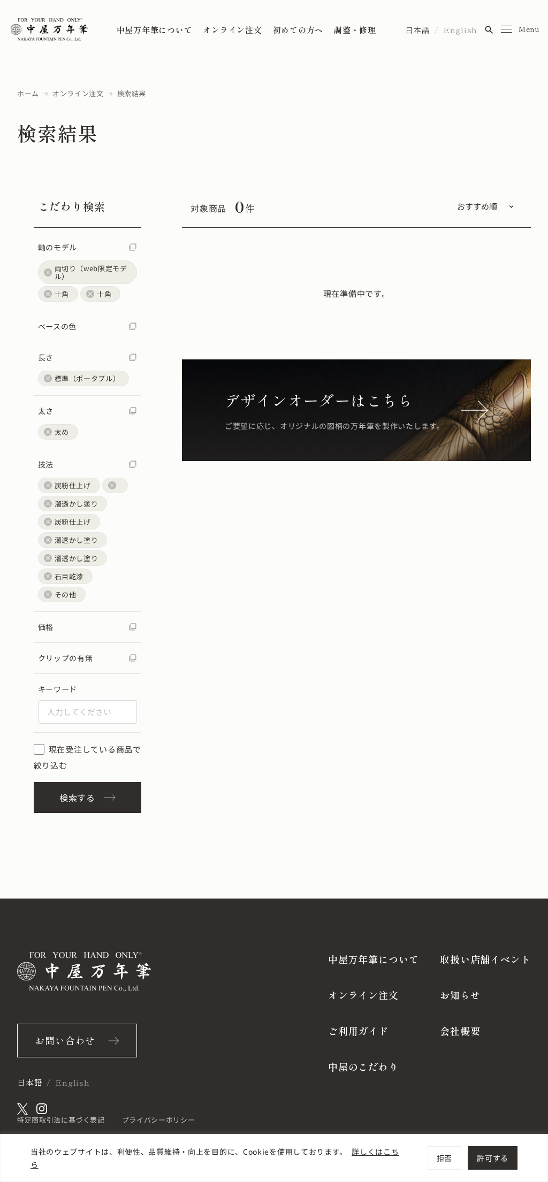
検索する (77, 797)
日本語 (417, 29)
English (460, 29)
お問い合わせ (65, 1040)
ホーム (28, 93)
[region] (274, 1158)
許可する (492, 1158)
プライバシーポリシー (158, 1120)
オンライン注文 (232, 29)
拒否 (444, 1158)
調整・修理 (355, 29)
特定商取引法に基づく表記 (61, 1120)
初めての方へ (298, 29)
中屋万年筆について (155, 29)
